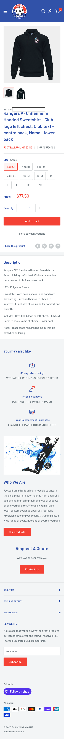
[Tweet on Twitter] (51, 246)
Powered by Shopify (14, 731)
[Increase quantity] (39, 208)
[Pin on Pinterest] (44, 246)
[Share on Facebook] (37, 246)
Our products (17, 532)
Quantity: (9, 208)
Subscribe (15, 661)
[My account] (50, 11)
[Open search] (43, 11)
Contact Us (32, 569)
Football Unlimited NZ (18, 147)
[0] (57, 11)
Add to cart (32, 221)
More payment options (32, 233)
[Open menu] (5, 11)
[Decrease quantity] (20, 208)
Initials (8, 109)
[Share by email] (57, 246)
